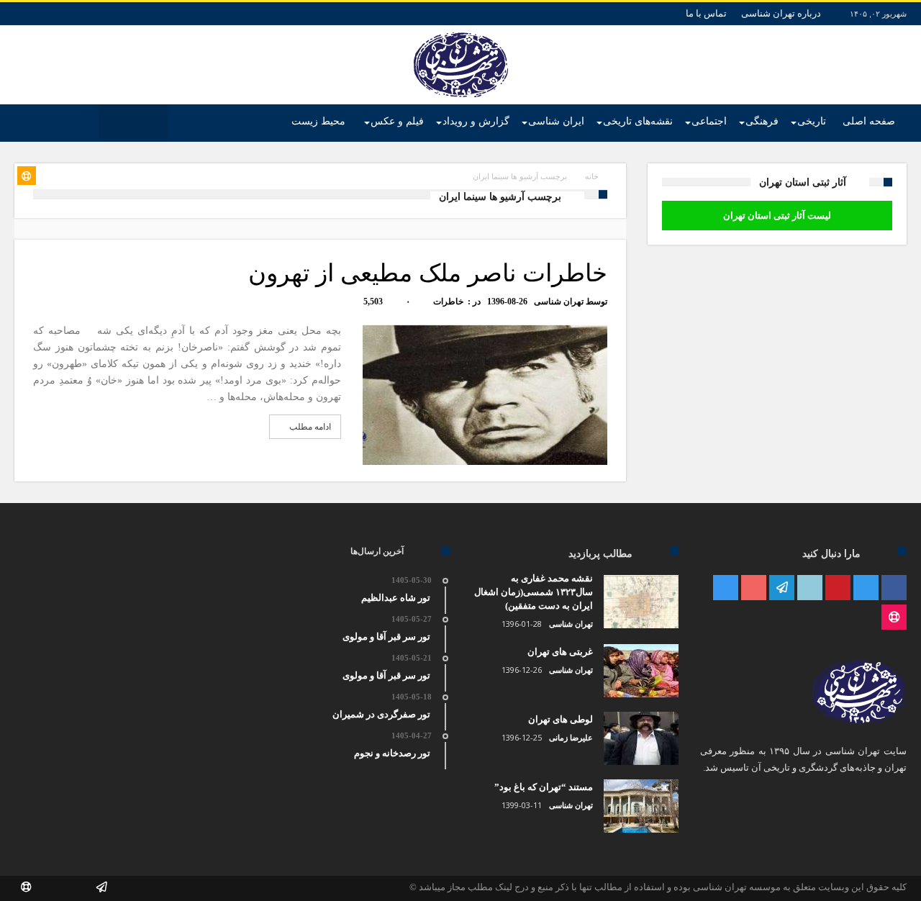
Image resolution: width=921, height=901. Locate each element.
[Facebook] (894, 588)
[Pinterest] (837, 588)
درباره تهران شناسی (781, 13)
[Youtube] (753, 588)
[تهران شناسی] (461, 32)
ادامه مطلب (310, 427)
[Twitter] (866, 588)
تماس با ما (706, 13)
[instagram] (725, 588)
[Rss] (894, 618)
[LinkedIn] (809, 588)
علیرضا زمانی (571, 737)
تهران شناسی (559, 301)
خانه (592, 176)
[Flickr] (781, 588)
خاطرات (448, 301)
